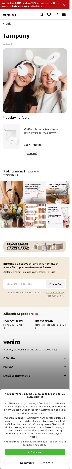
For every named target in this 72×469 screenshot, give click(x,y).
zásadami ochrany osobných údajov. (55, 294)
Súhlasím (36, 452)
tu (45, 444)
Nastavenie (27, 462)
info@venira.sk (44, 320)
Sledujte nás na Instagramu (21, 171)
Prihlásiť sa (55, 284)
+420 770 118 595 (13, 320)
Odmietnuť (47, 462)
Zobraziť (32, 153)
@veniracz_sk (10, 175)
